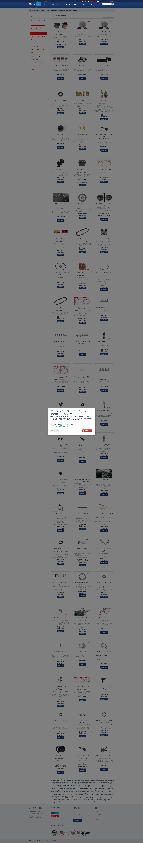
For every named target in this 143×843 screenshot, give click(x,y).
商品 (38, 4)
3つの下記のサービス (62, 426)
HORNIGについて (65, 4)
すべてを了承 (87, 431)
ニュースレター (55, 4)
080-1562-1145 (33, 1)
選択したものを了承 (54, 430)
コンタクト (74, 4)
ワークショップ (46, 4)
